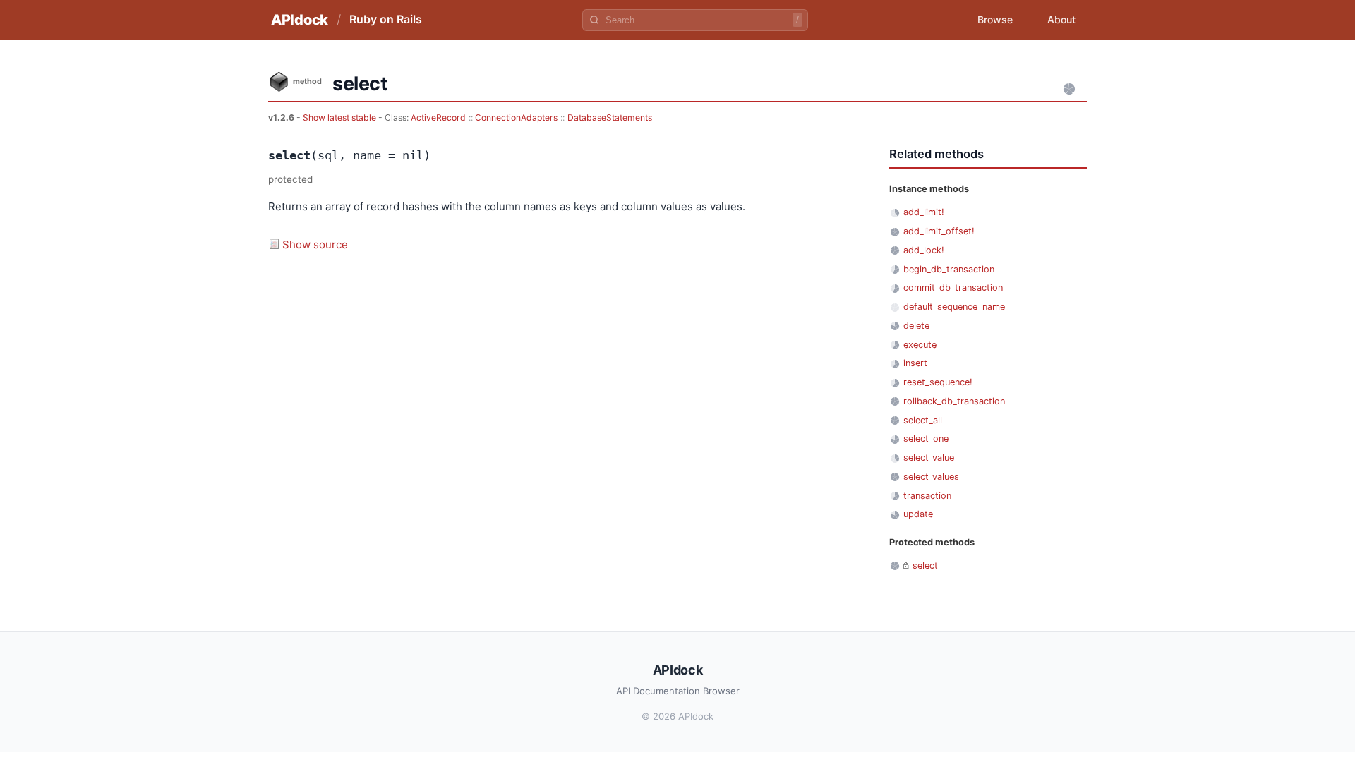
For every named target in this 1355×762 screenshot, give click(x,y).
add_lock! (923, 250)
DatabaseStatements (609, 117)
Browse (995, 19)
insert (915, 363)
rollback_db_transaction (954, 401)
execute (920, 344)
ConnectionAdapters (516, 117)
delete (916, 325)
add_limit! (923, 212)
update (918, 514)
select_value (928, 457)
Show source (315, 244)
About (1061, 19)
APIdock (299, 19)
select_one (925, 438)
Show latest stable (340, 117)
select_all (922, 420)
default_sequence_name (954, 306)
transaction (927, 495)
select (925, 565)
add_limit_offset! (939, 231)
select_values (931, 476)
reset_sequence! (937, 382)
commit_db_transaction (953, 287)
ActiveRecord (438, 117)
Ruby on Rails (385, 19)
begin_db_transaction (948, 269)
